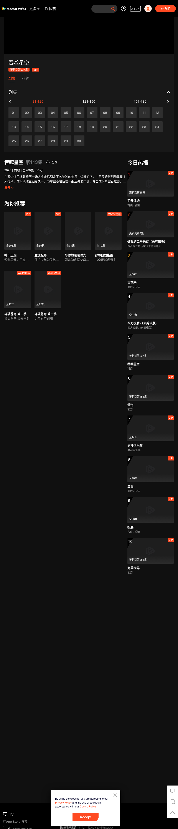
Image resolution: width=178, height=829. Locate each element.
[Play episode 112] (151, 140)
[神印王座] (17, 231)
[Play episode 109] (72, 140)
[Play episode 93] (40, 112)
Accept (85, 816)
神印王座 (10, 255)
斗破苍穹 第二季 (15, 314)
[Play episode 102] (46, 126)
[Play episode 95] (66, 112)
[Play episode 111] (125, 140)
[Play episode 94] (53, 112)
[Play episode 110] (98, 140)
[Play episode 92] (26, 112)
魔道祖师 (41, 255)
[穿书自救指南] (108, 231)
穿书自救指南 (104, 255)
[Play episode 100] (138, 112)
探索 (52, 8)
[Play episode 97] (92, 112)
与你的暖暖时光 (75, 255)
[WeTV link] (14, 8)
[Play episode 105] (125, 126)
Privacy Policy (63, 802)
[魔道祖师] (48, 231)
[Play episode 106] (151, 126)
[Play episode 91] (13, 112)
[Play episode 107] (20, 140)
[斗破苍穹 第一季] (48, 289)
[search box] (113, 8)
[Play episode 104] (98, 126)
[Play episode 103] (72, 126)
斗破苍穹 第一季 (46, 314)
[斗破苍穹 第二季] (17, 289)
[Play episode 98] (105, 112)
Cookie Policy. (88, 806)
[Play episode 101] (20, 126)
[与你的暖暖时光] (78, 231)
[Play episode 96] (79, 112)
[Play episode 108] (46, 140)
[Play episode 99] (118, 112)
